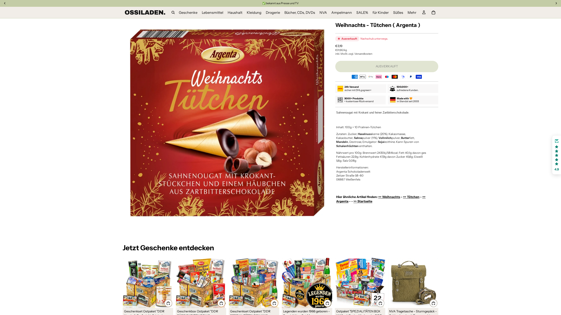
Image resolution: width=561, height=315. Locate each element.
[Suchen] (173, 12)
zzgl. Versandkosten (360, 53)
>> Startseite (362, 201)
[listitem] (412, 12)
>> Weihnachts (389, 197)
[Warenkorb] (433, 12)
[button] (556, 155)
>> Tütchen (411, 197)
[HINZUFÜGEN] (168, 303)
